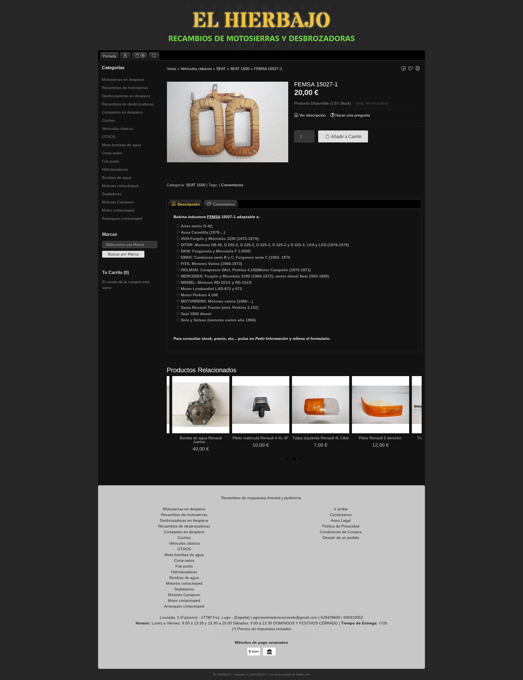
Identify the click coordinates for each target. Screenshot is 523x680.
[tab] (185, 204)
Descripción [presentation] (188, 204)
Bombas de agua (116, 177)
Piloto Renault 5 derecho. (380, 438)
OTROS (108, 137)
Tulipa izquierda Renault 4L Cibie (320, 438)
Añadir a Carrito (345, 136)
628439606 (330, 617)
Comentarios (232, 185)
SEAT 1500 (195, 185)
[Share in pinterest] (417, 68)
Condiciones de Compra (340, 532)
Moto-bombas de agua (121, 145)
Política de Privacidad (340, 526)
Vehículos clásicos (117, 128)
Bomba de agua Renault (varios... (201, 440)
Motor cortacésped (118, 210)
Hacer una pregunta (352, 115)
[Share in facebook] (403, 68)
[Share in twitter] (410, 68)
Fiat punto (110, 161)
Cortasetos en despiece (122, 112)
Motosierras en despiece (123, 79)
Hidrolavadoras (115, 169)
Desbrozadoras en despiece (126, 96)
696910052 (353, 617)
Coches (108, 120)
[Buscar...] (153, 56)
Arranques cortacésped (122, 218)
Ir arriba (341, 509)
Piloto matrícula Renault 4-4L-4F (261, 438)
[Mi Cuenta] (125, 56)
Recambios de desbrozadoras (128, 104)
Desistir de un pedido (341, 537)
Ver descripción (312, 115)
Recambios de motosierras (125, 88)
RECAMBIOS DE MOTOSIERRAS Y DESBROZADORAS (261, 38)
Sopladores (111, 194)
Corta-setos (112, 153)
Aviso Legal (341, 520)
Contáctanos (341, 515)
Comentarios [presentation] (223, 204)
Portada (109, 56)
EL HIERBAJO (261, 21)
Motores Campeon (118, 202)
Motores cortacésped (120, 186)
